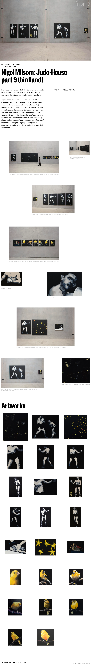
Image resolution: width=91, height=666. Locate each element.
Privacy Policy (77, 663)
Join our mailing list (14, 662)
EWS (88, 663)
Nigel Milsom (69, 90)
